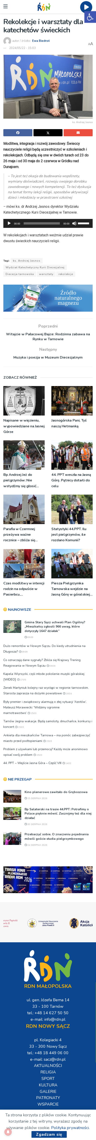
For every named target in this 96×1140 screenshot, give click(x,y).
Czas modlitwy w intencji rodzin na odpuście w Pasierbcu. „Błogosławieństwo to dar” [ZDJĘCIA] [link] (23, 589)
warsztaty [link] (46, 274)
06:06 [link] (52, 666)
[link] (90, 17)
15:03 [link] (33, 713)
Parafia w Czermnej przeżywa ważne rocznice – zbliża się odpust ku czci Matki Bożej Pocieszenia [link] (19, 535)
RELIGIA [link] (48, 1072)
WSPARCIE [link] (48, 1104)
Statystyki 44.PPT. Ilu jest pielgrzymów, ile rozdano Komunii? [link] (68, 535)
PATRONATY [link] (48, 1097)
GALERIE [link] (48, 1091)
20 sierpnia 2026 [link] (37, 824)
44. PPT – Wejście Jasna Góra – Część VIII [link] (32, 763)
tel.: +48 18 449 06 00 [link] (48, 1053)
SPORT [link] (48, 1078)
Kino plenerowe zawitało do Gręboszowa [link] (56, 792)
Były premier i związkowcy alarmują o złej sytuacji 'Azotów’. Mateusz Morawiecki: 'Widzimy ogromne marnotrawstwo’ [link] (45, 707)
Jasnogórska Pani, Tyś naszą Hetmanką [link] (68, 423)
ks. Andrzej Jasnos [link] (26, 260)
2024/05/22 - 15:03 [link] (22, 48)
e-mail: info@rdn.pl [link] (48, 1019)
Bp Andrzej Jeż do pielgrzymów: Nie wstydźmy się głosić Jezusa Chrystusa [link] (19, 480)
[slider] (84, 223)
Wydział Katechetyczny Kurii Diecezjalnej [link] (35, 267)
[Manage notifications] (8, 1132)
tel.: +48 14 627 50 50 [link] (48, 1013)
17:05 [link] (22, 679)
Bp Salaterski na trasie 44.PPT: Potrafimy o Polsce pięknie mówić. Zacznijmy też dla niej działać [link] (58, 813)
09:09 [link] (30, 637)
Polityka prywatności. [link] (70, 1127)
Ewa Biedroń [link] (41, 41)
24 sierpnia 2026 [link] (37, 845)
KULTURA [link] (48, 1085)
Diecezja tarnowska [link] (20, 274)
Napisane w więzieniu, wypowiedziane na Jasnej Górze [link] (24, 426)
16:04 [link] (68, 693)
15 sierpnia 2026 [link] (37, 798)
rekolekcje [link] (65, 274)
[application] (48, 223)
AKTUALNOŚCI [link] (48, 1065)
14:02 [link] (68, 763)
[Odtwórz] (9, 223)
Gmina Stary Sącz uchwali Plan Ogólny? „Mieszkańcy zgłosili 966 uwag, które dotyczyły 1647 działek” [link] (55, 626)
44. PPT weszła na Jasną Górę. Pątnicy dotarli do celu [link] (71, 480)
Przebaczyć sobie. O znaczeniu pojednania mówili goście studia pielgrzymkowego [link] (57, 836)
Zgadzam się (49, 1134)
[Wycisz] (74, 223)
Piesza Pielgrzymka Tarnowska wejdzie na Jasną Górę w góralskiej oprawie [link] (70, 589)
